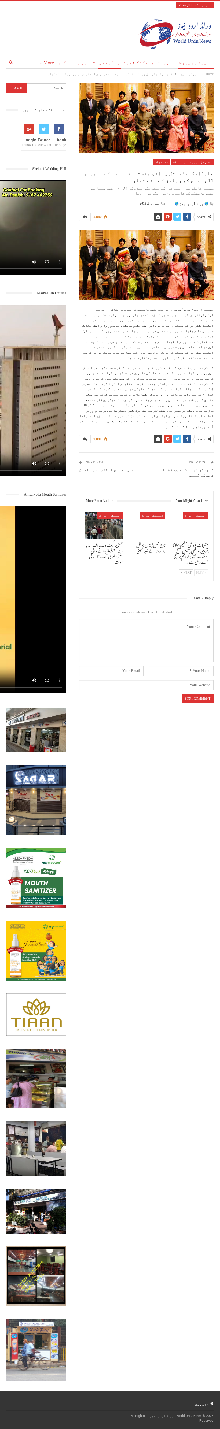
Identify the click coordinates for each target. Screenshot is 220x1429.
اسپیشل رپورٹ (195, 62)
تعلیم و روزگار (76, 62)
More (48, 62)
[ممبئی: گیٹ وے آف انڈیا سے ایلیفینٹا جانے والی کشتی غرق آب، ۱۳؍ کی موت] (104, 525)
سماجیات (161, 162)
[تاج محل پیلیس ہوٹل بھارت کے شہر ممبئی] (146, 525)
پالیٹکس (109, 62)
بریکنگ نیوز (138, 62)
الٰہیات (166, 62)
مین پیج (201, 1404)
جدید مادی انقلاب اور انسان (106, 469)
